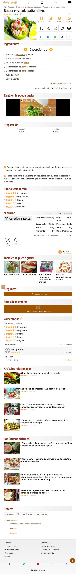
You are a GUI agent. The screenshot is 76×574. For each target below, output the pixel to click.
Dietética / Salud (16, 524)
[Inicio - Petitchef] (5, 7)
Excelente (22, 193)
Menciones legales (47, 553)
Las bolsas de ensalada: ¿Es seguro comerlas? (43, 389)
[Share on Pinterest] (69, 37)
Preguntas (9, 553)
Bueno (20, 200)
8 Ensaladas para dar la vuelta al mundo (40, 373)
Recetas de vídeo (11, 546)
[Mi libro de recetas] (29, 2)
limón (16, 75)
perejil (25, 71)
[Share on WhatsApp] (55, 37)
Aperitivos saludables (33, 524)
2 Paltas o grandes (19, 54)
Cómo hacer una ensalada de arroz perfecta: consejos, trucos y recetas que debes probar (42, 405)
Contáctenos (45, 543)
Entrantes (13, 533)
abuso (69, 360)
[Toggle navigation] (70, 2)
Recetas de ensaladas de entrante (32, 514)
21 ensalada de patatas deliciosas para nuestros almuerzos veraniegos (44, 421)
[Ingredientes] (3, 287)
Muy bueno (22, 196)
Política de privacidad (49, 546)
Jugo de (12, 75)
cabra (26, 63)
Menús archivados (12, 550)
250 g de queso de (17, 63)
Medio (20, 203)
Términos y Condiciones (50, 550)
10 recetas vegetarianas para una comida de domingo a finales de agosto (42, 491)
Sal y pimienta (12, 79)
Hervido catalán (12, 274)
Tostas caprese (28, 274)
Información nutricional (61, 83)
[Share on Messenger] (48, 37)
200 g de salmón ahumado (18, 58)
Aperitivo (13, 528)
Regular (21, 207)
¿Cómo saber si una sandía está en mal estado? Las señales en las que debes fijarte (46, 444)
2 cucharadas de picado (20, 71)
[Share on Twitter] (62, 37)
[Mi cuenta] (42, 2)
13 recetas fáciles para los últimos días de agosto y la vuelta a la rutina (45, 460)
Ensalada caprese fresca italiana (63, 277)
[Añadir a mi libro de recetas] (41, 28)
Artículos (8, 557)
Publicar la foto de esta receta (38, 311)
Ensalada (10, 514)
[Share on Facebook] (41, 37)
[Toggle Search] (55, 2)
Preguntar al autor (39, 294)
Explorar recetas (11, 520)
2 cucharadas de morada (21, 67)
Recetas (8, 543)
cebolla (25, 67)
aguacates (20, 54)
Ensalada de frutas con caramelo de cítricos (45, 278)
